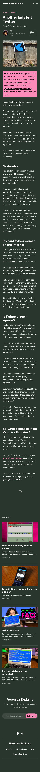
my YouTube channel (12, 458)
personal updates (10, 13)
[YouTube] (22, 733)
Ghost (25, 754)
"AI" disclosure (21, 749)
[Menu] (37, 3)
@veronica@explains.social (17, 89)
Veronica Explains (12, 3)
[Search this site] (33, 3)
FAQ (32, 749)
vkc (11, 31)
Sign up (9, 749)
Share (32, 33)
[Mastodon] (18, 733)
